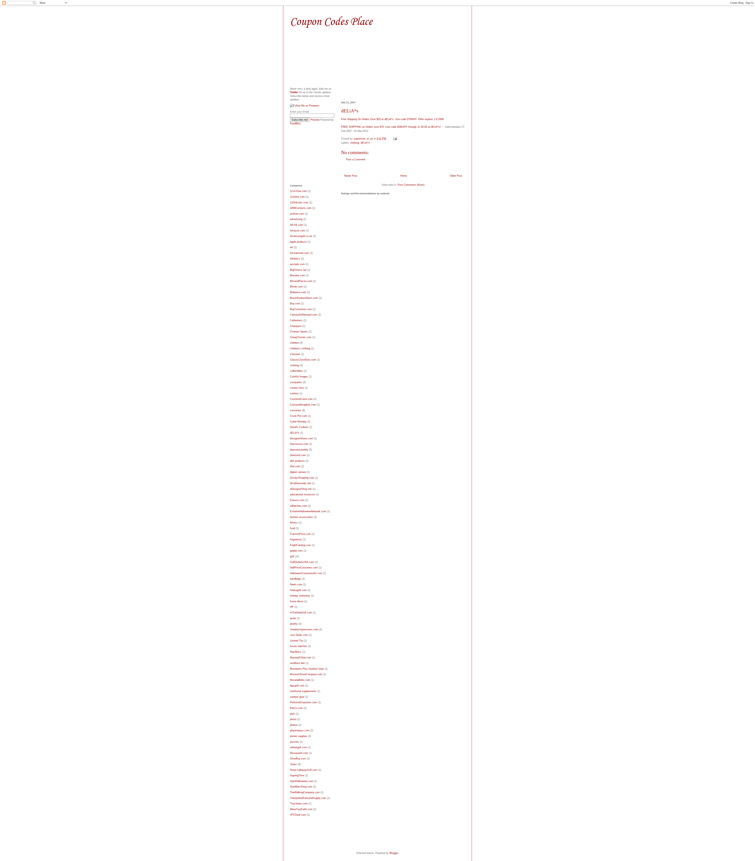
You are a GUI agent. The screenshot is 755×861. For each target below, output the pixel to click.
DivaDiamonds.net (300, 483)
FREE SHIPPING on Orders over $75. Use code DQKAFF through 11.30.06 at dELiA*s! (391, 126)
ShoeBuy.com (298, 758)
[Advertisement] (374, 64)
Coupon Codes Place (331, 22)
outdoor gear (297, 696)
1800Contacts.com (300, 208)
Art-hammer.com (299, 253)
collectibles (296, 370)
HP (292, 606)
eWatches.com (298, 505)
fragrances (296, 539)
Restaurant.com (299, 753)
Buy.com (295, 303)
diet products (297, 460)
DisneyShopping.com (302, 477)
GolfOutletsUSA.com (302, 562)
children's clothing (300, 348)
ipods (293, 618)
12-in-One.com (298, 191)
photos (294, 724)
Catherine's (296, 320)
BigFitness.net (298, 269)
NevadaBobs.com (300, 679)
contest (294, 393)
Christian (295, 354)
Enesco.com (297, 500)
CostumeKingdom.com (303, 404)
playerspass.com (299, 730)
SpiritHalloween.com (301, 781)
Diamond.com (298, 455)
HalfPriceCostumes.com (304, 567)
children (294, 342)
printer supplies (298, 736)
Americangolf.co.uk (301, 236)
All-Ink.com (296, 224)
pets (292, 713)
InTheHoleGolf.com (301, 612)
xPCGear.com (298, 814)
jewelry (294, 623)
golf (292, 556)
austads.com (297, 264)
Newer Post (350, 175)
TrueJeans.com (299, 803)
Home (403, 175)
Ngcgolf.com (297, 685)
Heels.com (296, 584)
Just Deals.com (299, 634)
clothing (354, 142)
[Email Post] (395, 138)
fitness (294, 522)
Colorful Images (299, 376)
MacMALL (296, 651)
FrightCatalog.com (300, 545)
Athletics (295, 258)
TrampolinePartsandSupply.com (308, 798)
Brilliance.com (298, 292)
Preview (314, 119)
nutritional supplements (303, 691)
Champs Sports (299, 331)
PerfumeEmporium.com (303, 702)
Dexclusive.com (299, 443)
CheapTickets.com (300, 337)
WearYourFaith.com (301, 809)
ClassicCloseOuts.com (303, 359)
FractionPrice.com (300, 533)
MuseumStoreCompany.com (306, 674)
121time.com (297, 196)
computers (296, 382)
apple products (298, 241)
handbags (295, 578)
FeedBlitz (295, 123)
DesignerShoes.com (301, 438)
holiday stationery (300, 595)
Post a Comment (355, 159)
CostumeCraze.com (301, 398)
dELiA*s (365, 142)
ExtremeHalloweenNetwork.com (308, 511)
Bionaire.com (297, 275)
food (292, 528)
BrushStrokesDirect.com (304, 297)
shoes (293, 764)
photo (293, 719)
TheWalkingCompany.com (305, 792)
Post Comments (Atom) (411, 184)
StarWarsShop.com (301, 786)
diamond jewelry (299, 449)
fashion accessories (301, 517)
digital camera (298, 472)
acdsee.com (297, 213)
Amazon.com (297, 230)
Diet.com (295, 466)
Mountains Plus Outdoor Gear (307, 668)
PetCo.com (296, 708)
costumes (295, 410)
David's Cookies (299, 427)
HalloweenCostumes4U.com (306, 573)
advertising (296, 219)
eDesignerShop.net (301, 488)
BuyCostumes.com (301, 309)
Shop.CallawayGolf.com (303, 769)
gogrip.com (296, 550)
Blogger (393, 853)
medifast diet (297, 663)
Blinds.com (296, 286)
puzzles (294, 741)
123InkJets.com (299, 202)
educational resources (302, 494)
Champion (295, 326)
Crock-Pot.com (298, 415)
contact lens (297, 387)
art (291, 247)
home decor (296, 601)
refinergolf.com (298, 747)
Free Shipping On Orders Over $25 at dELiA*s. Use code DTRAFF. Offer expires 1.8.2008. (392, 119)
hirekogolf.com (298, 590)
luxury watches (298, 646)
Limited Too (296, 640)
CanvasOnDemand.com (303, 314)
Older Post (456, 175)
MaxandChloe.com (300, 657)
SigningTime (297, 775)
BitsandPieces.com (301, 281)
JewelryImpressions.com (304, 629)
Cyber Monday (298, 421)
